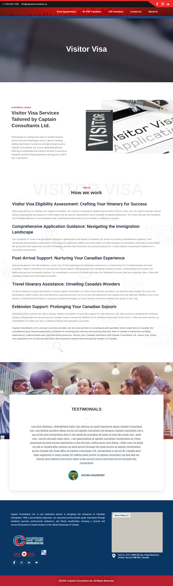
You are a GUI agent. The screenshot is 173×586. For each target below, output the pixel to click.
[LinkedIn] (29, 562)
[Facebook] (157, 4)
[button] (16, 452)
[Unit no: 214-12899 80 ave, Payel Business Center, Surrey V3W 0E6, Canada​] (114, 556)
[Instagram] (163, 4)
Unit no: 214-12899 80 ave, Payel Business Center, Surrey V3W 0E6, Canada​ (138, 556)
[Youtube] (168, 4)
